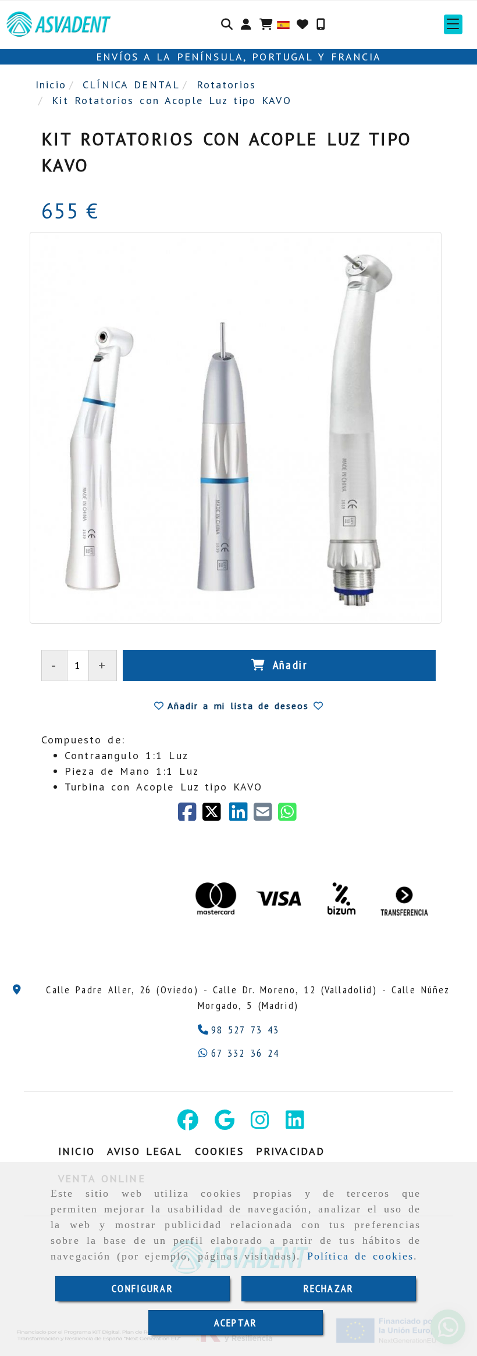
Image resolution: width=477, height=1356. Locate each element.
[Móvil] (320, 24)
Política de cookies (360, 1256)
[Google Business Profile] (224, 1123)
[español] (283, 23)
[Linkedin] (295, 1123)
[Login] (302, 24)
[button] (246, 24)
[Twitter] (215, 815)
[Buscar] (227, 24)
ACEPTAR (235, 1322)
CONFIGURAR (142, 1288)
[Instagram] (260, 1123)
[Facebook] (190, 815)
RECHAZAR (329, 1288)
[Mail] (266, 815)
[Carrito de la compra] (266, 24)
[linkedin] (241, 815)
